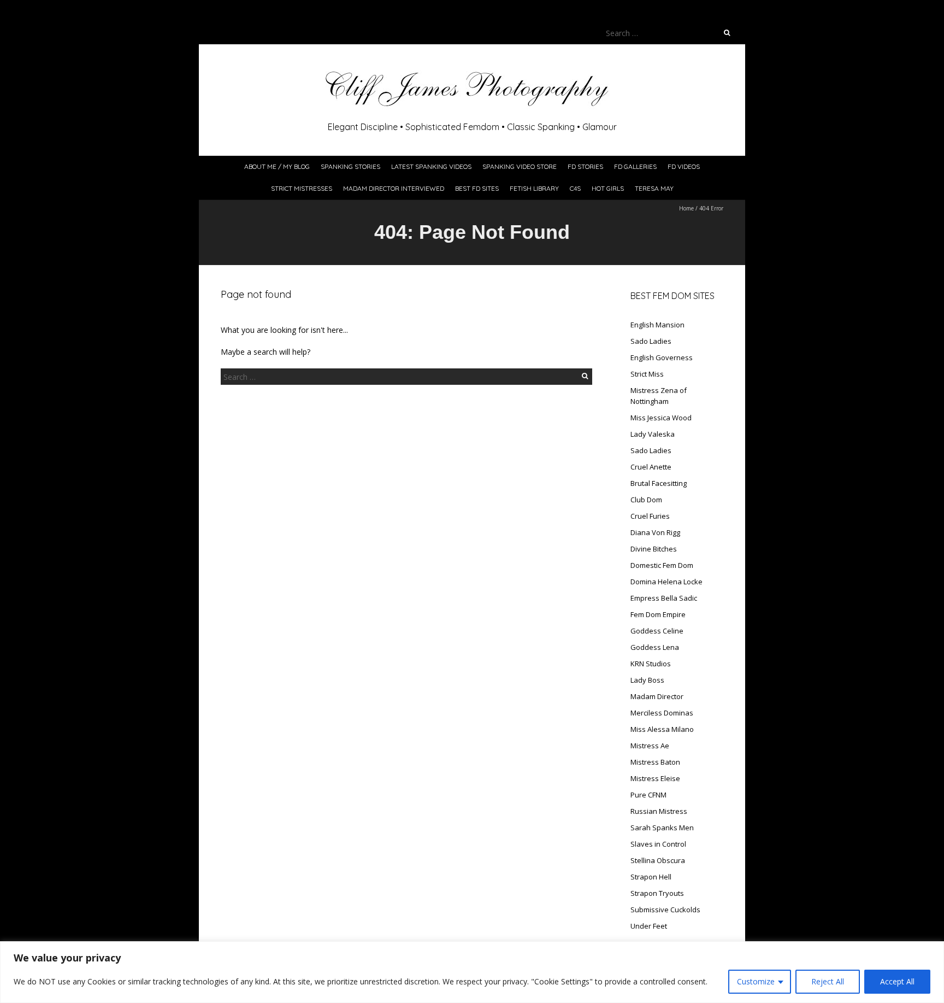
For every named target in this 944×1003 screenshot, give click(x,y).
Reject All (827, 981)
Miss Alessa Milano (662, 729)
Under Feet (648, 926)
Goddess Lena (654, 647)
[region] (472, 972)
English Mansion (657, 325)
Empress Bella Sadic (663, 598)
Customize (756, 981)
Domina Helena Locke (666, 581)
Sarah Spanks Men (662, 827)
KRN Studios (650, 663)
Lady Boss (647, 680)
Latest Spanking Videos (431, 166)
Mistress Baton (655, 762)
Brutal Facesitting (658, 483)
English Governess (661, 357)
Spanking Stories (350, 166)
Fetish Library (534, 188)
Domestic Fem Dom (661, 565)
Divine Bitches (653, 549)
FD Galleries (635, 166)
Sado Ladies (650, 341)
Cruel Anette (650, 467)
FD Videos (684, 166)
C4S (575, 188)
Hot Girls (608, 188)
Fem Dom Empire (658, 614)
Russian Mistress (658, 811)
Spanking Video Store (519, 166)
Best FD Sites (477, 188)
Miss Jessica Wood (661, 418)
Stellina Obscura (657, 860)
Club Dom (646, 500)
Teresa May (654, 188)
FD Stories (585, 166)
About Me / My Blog (277, 166)
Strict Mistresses (301, 188)
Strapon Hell (650, 877)
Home (686, 208)
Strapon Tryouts (657, 893)
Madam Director (656, 696)
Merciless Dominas (661, 713)
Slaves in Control (658, 844)
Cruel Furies (650, 516)
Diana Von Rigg (655, 532)
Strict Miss (647, 374)
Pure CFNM (648, 795)
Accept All (897, 981)
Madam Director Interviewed (393, 188)
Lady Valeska (652, 434)
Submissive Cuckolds (665, 909)
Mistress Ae (649, 745)
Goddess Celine (656, 631)
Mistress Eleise (655, 778)
